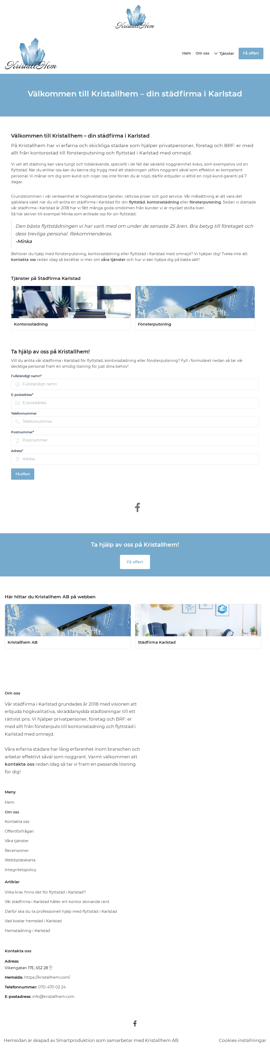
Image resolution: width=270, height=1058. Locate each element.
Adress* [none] (17, 451)
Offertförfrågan (19, 831)
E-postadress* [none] (22, 395)
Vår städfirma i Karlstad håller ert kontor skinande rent (57, 901)
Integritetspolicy (20, 869)
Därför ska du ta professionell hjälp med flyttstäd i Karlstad (61, 911)
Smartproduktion (75, 1040)
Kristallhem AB (162, 1040)
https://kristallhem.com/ (47, 977)
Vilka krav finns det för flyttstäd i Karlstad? (45, 892)
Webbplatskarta (20, 860)
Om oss (202, 53)
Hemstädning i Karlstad (27, 930)
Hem (186, 53)
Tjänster (226, 53)
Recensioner (17, 850)
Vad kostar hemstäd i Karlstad (33, 921)
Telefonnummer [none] (24, 413)
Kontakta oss (17, 821)
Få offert (23, 474)
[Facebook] (135, 1023)
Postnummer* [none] (22, 432)
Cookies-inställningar (242, 1040)
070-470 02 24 (52, 987)
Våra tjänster (17, 840)
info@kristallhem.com (53, 996)
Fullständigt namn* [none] (26, 376)
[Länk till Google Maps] (50, 967)
